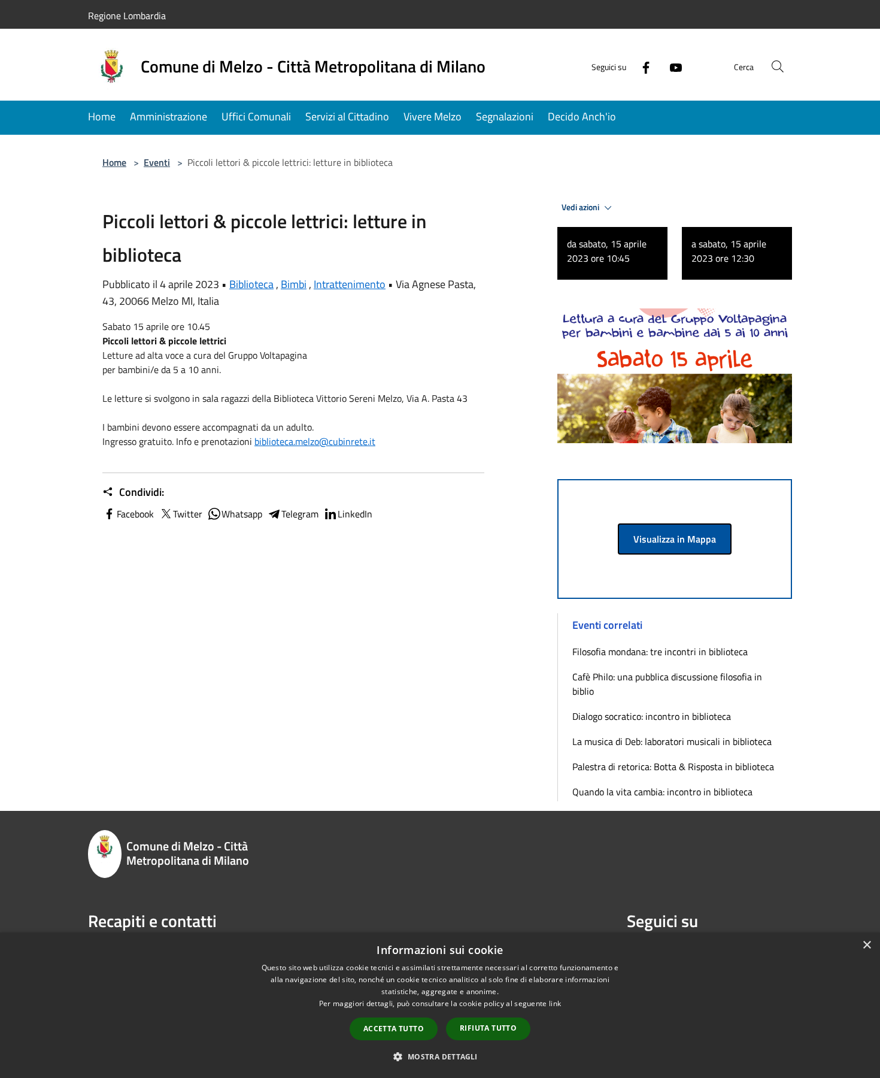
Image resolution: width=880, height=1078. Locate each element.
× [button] (866, 945)
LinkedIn (355, 514)
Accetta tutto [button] (393, 1029)
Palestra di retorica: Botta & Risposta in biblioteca (673, 766)
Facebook (135, 514)
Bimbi (294, 284)
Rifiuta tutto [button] (488, 1028)
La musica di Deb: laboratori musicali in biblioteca (672, 741)
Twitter (187, 514)
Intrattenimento (350, 284)
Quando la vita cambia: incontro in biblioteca (662, 792)
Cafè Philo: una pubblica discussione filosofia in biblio (667, 684)
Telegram (299, 514)
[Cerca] (777, 66)
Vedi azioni (581, 207)
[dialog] (440, 1005)
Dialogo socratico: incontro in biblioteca (651, 716)
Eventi (157, 162)
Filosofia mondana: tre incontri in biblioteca (660, 651)
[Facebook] (641, 66)
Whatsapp (241, 514)
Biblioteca (251, 284)
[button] (439, 1056)
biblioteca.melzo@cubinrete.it (314, 441)
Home (114, 162)
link (555, 1003)
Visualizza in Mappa (674, 539)
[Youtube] (671, 66)
